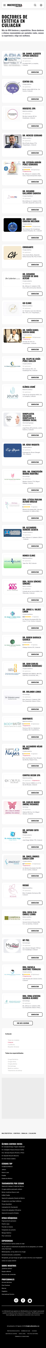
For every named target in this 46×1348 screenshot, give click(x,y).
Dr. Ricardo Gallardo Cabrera (32, 192)
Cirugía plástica (12, 1064)
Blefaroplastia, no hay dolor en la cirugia (14, 1252)
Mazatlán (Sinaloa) (13, 1047)
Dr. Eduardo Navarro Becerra (10, 1155)
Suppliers (4, 1291)
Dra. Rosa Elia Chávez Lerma (29, 913)
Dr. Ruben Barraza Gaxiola (32, 638)
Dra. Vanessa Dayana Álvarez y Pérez (13, 1152)
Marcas (4, 1288)
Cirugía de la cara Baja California (11, 1201)
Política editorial (32, 1333)
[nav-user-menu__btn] (41, 5)
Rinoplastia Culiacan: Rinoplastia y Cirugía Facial (30, 417)
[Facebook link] (23, 1301)
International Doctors (8, 1294)
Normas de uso (25, 1331)
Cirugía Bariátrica (13, 1059)
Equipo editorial (6, 1271)
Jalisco (4, 1169)
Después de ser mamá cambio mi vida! (13, 1243)
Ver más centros (23, 1023)
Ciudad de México (7, 1166)
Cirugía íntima (12, 1061)
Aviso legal (22, 1333)
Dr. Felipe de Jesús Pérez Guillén (31, 360)
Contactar (35, 72)
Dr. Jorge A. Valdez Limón (32, 610)
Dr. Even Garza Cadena (9, 1158)
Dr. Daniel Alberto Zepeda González (32, 54)
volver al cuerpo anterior (9, 1260)
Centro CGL (28, 81)
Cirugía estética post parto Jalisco (12, 1189)
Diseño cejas (5, 1224)
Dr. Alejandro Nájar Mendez (32, 747)
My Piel (26, 940)
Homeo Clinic (29, 555)
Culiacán (10, 1042)
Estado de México (7, 1178)
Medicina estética (13, 1068)
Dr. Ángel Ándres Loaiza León (31, 857)
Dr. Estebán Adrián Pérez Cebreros (32, 163)
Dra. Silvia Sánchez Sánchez (32, 582)
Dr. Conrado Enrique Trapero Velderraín (13, 1147)
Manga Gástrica (6, 1233)
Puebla (4, 1175)
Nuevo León (5, 1172)
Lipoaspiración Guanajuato (10, 1207)
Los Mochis (11, 1044)
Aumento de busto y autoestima (11, 1255)
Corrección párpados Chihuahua (11, 1210)
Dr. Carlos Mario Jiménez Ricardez (31, 803)
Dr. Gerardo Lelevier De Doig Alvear (30, 276)
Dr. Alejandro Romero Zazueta (30, 528)
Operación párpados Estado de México (13, 1198)
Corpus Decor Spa (31, 775)
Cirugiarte (28, 247)
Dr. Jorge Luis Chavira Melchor (31, 220)
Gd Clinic (27, 303)
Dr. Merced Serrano (32, 135)
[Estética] (14, 5)
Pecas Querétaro (7, 1204)
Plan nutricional (6, 1236)
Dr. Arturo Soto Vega (31, 831)
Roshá (26, 885)
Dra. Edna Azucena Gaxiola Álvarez (31, 997)
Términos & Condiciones (22, 1336)
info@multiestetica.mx (32, 1326)
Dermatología (12, 1066)
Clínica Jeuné (29, 386)
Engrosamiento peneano (9, 1221)
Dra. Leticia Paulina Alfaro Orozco (32, 500)
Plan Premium (6, 1285)
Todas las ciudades (13, 1040)
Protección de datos (13, 1331)
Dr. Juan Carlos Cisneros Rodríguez (32, 664)
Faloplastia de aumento (9, 1230)
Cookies (34, 1331)
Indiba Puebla (6, 1195)
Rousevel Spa (29, 108)
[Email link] (30, 1301)
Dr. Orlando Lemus (32, 691)
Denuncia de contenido (9, 1274)
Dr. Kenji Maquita (31, 444)
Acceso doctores (7, 1282)
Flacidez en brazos (7, 1227)
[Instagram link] (16, 1301)
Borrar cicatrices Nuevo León (10, 1192)
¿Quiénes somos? (7, 1268)
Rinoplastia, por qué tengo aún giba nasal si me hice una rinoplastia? (22, 1258)
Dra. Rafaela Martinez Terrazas (32, 968)
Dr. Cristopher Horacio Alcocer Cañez (13, 1150)
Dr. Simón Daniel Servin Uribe (31, 331)
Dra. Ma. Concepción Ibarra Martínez (32, 472)
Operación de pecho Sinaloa (10, 1213)
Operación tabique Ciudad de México (13, 1186)
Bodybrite (28, 718)
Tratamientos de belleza (15, 1070)
